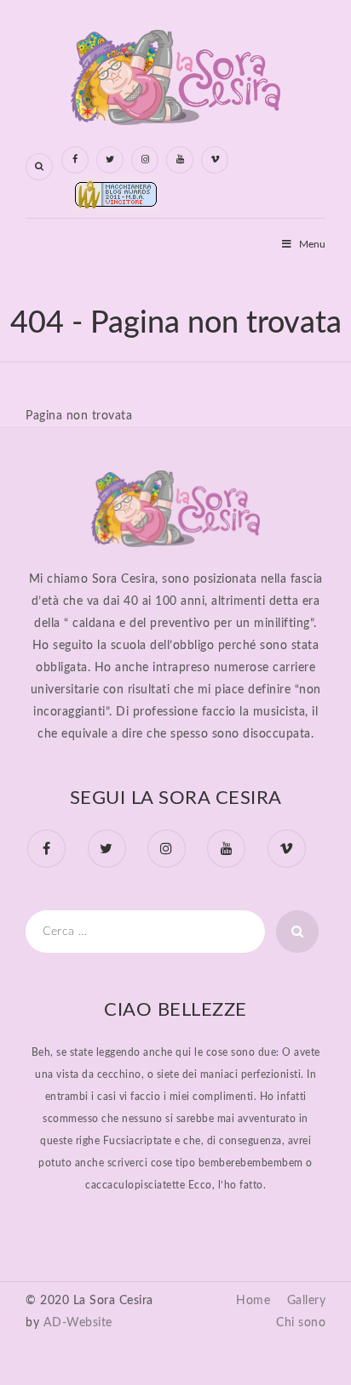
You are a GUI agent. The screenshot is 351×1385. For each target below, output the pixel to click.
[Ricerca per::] (145, 931)
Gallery (306, 1301)
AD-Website (77, 1323)
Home (253, 1301)
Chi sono (300, 1323)
